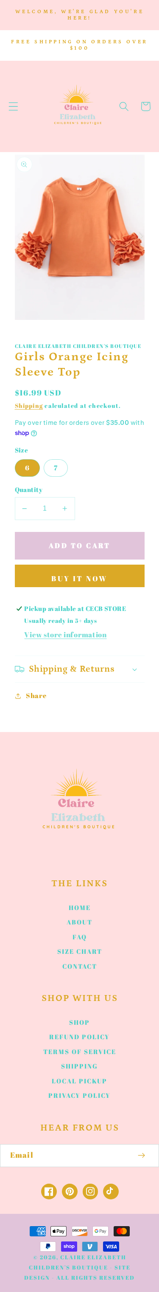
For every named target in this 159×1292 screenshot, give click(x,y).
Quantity (29, 489)
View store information (65, 634)
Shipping (29, 405)
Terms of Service (79, 1051)
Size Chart (79, 951)
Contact (79, 966)
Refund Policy (79, 1036)
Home (80, 907)
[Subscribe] (142, 1155)
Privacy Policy (79, 1095)
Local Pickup (79, 1081)
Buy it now (79, 578)
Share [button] (36, 695)
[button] (13, 106)
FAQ (80, 937)
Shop (79, 1022)
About (79, 922)
